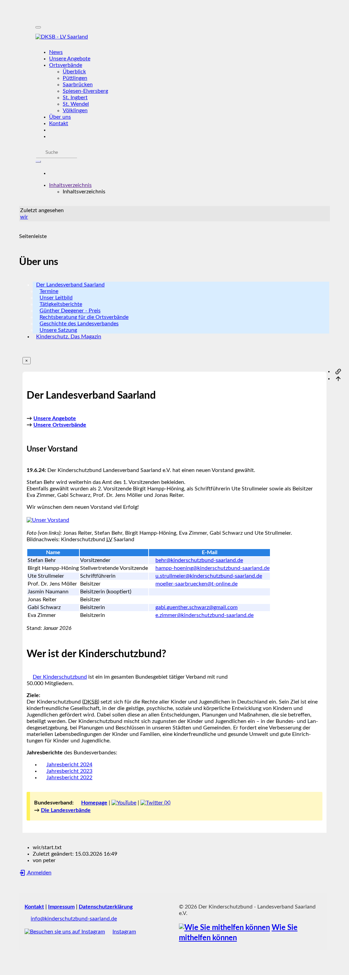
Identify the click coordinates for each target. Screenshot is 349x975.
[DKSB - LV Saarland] (174, 37)
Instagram (124, 931)
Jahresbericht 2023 (69, 771)
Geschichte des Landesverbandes (79, 323)
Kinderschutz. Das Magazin (68, 336)
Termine (49, 291)
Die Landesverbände (66, 810)
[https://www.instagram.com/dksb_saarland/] (65, 931)
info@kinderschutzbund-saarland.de (74, 918)
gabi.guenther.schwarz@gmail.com (196, 607)
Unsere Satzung (58, 330)
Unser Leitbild (56, 297)
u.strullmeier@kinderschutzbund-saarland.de (208, 576)
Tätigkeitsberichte (61, 304)
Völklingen (75, 110)
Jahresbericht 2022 (69, 777)
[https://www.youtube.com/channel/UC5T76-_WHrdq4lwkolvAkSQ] (123, 803)
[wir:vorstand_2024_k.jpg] (48, 520)
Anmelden (38, 872)
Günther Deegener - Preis (70, 310)
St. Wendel (76, 104)
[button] (70, 185)
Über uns (60, 117)
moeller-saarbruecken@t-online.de (196, 584)
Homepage (94, 803)
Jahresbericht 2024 (69, 764)
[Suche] (38, 162)
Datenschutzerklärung (106, 907)
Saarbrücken (78, 84)
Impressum (61, 907)
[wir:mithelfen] (224, 927)
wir (24, 217)
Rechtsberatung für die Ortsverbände (84, 317)
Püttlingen (75, 78)
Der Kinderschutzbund (60, 677)
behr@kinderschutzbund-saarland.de (199, 560)
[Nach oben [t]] (338, 378)
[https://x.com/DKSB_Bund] (155, 803)
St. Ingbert (75, 97)
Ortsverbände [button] (65, 65)
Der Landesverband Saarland (70, 284)
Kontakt (58, 123)
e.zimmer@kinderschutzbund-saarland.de (204, 615)
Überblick (74, 71)
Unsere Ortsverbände (59, 425)
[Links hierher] (338, 371)
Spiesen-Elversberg (85, 91)
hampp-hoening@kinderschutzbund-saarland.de (212, 568)
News (56, 52)
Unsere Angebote (69, 58)
